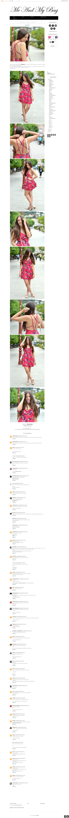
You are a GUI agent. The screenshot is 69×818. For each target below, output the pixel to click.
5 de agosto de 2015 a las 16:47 (24, 608)
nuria (13, 691)
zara (39, 429)
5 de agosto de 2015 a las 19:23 (20, 652)
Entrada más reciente (13, 803)
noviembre (50, 81)
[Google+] (54, 29)
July (49, 115)
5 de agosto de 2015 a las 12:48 (21, 518)
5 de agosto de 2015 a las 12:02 (20, 512)
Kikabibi (13, 775)
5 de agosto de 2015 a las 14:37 (20, 572)
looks (23, 429)
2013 (49, 130)
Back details (51, 94)
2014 (49, 129)
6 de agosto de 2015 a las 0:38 (19, 734)
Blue (49, 91)
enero (50, 127)
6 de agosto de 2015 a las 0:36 (21, 727)
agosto (50, 85)
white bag (33, 429)
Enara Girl (13, 512)
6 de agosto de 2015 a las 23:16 (20, 758)
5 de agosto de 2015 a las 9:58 (18, 483)
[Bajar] (65, 816)
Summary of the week (52, 87)
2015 (49, 79)
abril (50, 123)
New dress (23, 64)
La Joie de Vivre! (15, 685)
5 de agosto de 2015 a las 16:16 (23, 593)
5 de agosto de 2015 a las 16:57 (21, 616)
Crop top (50, 86)
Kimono (50, 105)
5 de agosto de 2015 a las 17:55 (19, 636)
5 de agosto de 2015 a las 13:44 (21, 556)
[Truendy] (56, 40)
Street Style (50, 89)
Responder (14, 438)
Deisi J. (13, 751)
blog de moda (14, 518)
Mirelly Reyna (14, 644)
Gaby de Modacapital (15, 608)
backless (19, 429)
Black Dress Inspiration (16, 705)
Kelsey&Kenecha (15, 531)
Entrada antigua (42, 803)
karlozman (14, 497)
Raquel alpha (14, 546)
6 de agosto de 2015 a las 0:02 (24, 705)
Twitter (13, 535)
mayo (50, 122)
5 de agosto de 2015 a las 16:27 (23, 601)
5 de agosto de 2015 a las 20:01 (19, 661)
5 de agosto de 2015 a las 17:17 (22, 624)
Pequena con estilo (15, 601)
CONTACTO (15, 18)
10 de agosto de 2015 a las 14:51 (20, 775)
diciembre (50, 80)
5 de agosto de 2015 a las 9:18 (22, 468)
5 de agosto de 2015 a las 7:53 (19, 447)
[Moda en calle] (54, 40)
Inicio (28, 803)
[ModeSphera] (52, 40)
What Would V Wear (15, 593)
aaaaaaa (13, 734)
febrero (50, 126)
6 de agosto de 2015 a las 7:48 (18, 742)
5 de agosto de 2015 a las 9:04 (23, 461)
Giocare (13, 668)
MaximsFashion (14, 500)
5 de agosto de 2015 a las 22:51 (22, 685)
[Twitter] (50, 26)
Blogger (37, 815)
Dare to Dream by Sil (15, 461)
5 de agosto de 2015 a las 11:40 (22, 505)
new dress (28, 429)
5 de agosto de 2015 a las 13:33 (21, 546)
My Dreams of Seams (15, 475)
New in (50, 100)
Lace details (51, 109)
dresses (21, 429)
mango (25, 429)
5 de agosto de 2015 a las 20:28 (20, 668)
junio (50, 121)
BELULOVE (14, 556)
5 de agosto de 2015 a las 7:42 (22, 441)
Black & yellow (51, 113)
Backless (50, 99)
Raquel (13, 636)
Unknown (13, 572)
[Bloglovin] (51, 29)
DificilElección (14, 727)
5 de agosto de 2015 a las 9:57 (23, 475)
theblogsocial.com (15, 468)
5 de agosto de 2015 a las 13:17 (23, 531)
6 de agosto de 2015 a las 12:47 (19, 751)
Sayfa (13, 587)
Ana (13, 483)
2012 (49, 131)
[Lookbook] (49, 40)
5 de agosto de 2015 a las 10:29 (20, 497)
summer (31, 429)
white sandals (37, 429)
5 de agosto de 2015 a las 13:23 (20, 540)
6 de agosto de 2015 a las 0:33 (20, 720)
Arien (13, 661)
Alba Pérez (14, 540)
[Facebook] (52, 26)
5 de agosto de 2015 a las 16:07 (19, 587)
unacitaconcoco (14, 505)
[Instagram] (55, 26)
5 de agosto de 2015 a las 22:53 (19, 691)
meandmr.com (14, 624)
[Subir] (68, 816)
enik (13, 742)
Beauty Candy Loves (18, 471)
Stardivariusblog (14, 441)
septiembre (51, 84)
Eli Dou (13, 447)
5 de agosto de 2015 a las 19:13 (21, 644)
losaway (13, 652)
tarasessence (14, 616)
